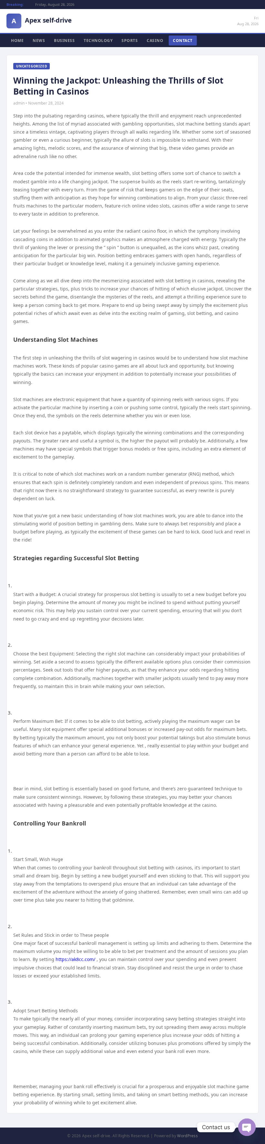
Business (64, 40)
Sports (130, 40)
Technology (98, 40)
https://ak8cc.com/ (75, 959)
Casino (155, 40)
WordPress (187, 1136)
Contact (183, 40)
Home (17, 40)
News (39, 40)
